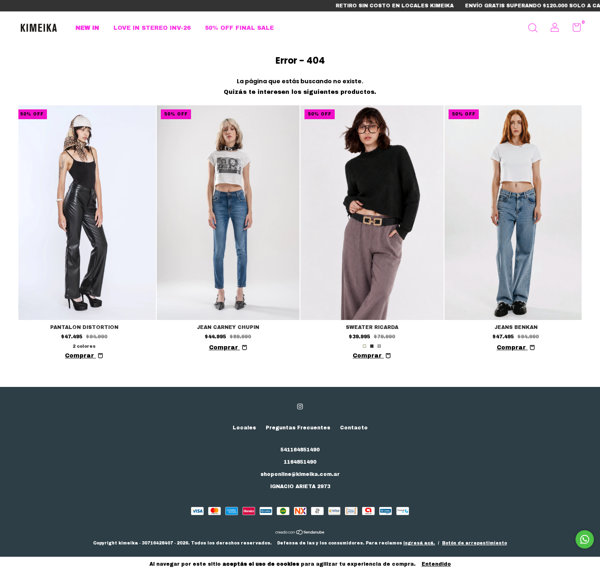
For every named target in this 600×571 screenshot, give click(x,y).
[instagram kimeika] (300, 406)
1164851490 (300, 462)
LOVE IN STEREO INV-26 (152, 28)
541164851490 (300, 450)
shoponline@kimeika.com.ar (300, 474)
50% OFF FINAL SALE (239, 28)
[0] (574, 29)
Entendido (436, 564)
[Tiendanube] (300, 533)
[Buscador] (533, 29)
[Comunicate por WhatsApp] (585, 539)
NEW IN (87, 28)
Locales (244, 428)
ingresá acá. (419, 543)
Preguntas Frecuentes (298, 428)
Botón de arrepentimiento (474, 543)
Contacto (354, 428)
